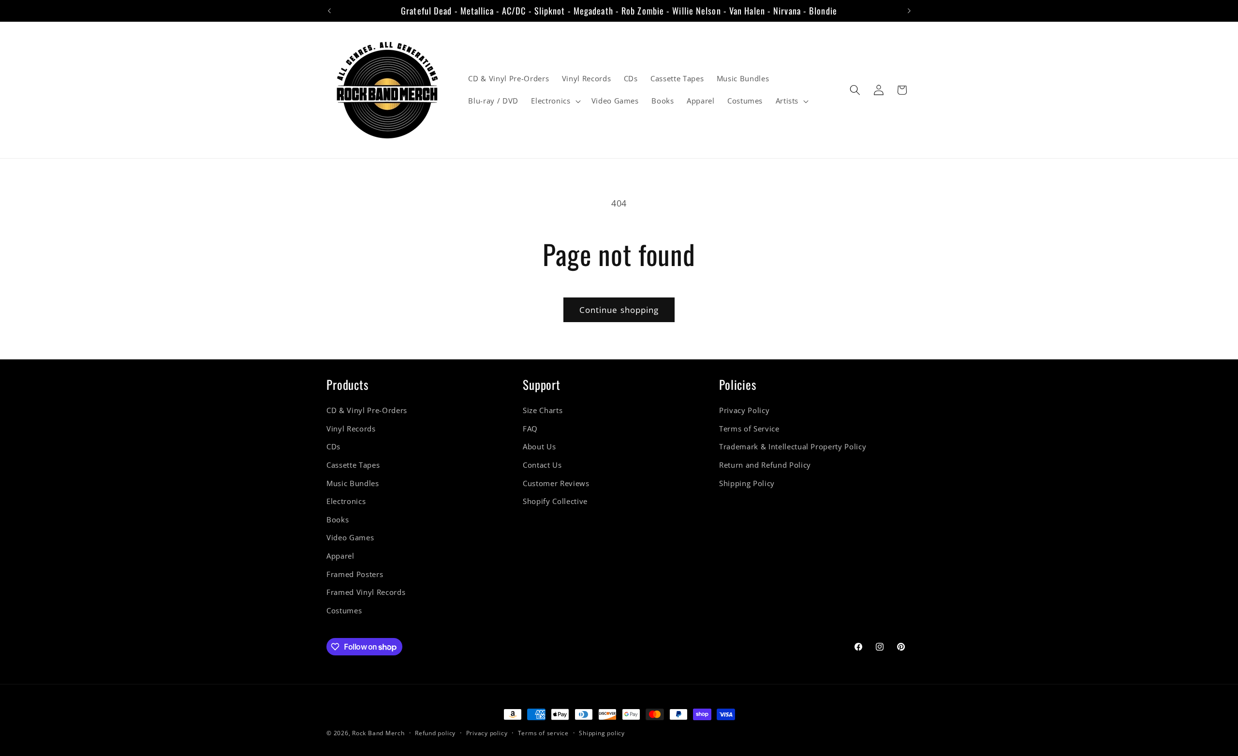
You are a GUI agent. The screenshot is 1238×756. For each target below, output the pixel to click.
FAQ (530, 429)
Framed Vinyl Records (365, 593)
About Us (539, 447)
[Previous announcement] (329, 10)
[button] (555, 101)
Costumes (344, 611)
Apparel (340, 556)
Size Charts (542, 410)
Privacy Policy (744, 410)
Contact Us (542, 465)
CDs (333, 447)
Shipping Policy (747, 483)
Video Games (350, 538)
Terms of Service (749, 429)
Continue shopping (619, 309)
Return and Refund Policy (765, 465)
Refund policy (435, 733)
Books (337, 520)
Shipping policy (602, 733)
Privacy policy (487, 733)
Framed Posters (354, 574)
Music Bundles (352, 483)
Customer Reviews (556, 483)
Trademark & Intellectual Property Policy (792, 447)
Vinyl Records (351, 429)
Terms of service (543, 733)
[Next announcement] (909, 10)
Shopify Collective (555, 501)
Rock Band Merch (378, 733)
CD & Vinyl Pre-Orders (366, 410)
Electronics (346, 501)
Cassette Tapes (353, 465)
